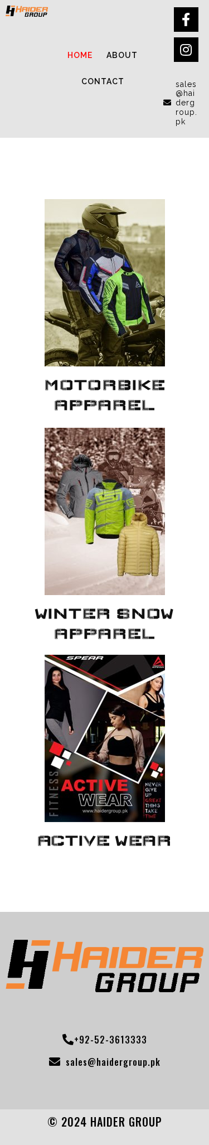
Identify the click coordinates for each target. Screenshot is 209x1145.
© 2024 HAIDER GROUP (104, 1121)
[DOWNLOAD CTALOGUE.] (105, 590)
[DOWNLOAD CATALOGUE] (105, 361)
